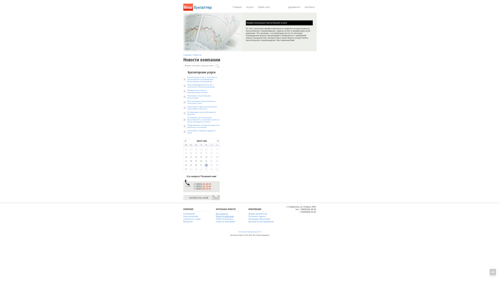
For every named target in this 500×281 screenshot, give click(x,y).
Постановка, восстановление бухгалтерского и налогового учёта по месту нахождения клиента (203, 120)
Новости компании (225, 216)
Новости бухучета (224, 219)
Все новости (222, 214)
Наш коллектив (190, 216)
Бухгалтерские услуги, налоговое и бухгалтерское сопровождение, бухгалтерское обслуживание (202, 79)
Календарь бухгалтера (259, 219)
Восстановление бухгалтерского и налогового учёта (201, 102)
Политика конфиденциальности (250, 232)
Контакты (310, 7)
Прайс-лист (264, 7)
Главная (237, 7)
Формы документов (257, 214)
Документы (294, 7)
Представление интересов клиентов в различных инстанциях (203, 126)
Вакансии (188, 222)
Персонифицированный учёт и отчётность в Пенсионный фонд (200, 86)
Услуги (249, 7)
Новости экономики (225, 222)
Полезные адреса (257, 216)
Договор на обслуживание (261, 222)
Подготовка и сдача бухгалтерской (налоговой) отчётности (202, 108)
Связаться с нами (192, 219)
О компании (189, 214)
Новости (279, 7)
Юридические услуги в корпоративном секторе (197, 91)
